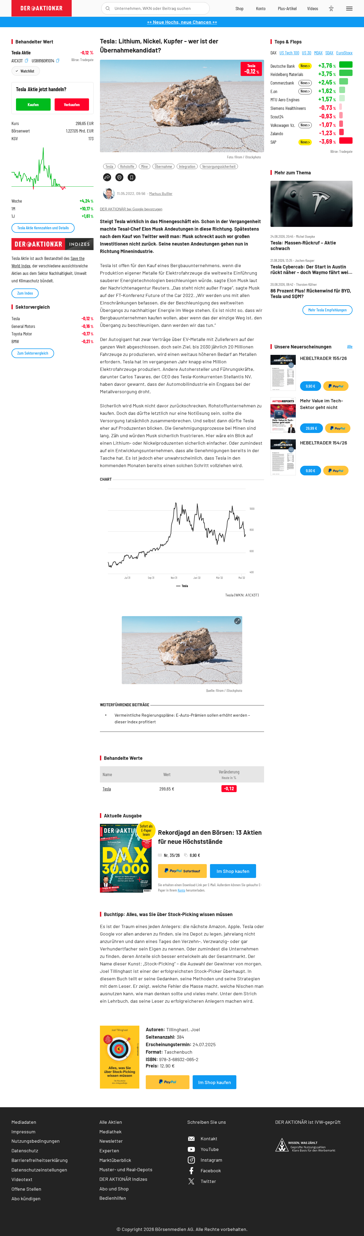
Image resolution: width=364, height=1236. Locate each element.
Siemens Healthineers (288, 108)
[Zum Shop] (239, 8)
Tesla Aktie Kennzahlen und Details (43, 227)
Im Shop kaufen (233, 871)
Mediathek (110, 1131)
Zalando (276, 133)
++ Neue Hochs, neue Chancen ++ (182, 22)
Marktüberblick (115, 1160)
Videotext (22, 1179)
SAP (273, 142)
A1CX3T (17, 60)
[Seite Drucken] (119, 177)
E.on (273, 91)
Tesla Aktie (21, 52)
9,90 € (310, 385)
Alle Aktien (110, 1122)
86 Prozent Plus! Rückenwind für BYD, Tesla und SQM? (310, 293)
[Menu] (348, 8)
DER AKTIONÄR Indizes (123, 1179)
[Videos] (312, 8)
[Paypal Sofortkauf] (167, 1082)
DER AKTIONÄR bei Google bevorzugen (131, 209)
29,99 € (311, 428)
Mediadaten (23, 1122)
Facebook (211, 1170)
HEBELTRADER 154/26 (323, 443)
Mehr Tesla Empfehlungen (327, 309)
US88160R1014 (43, 60)
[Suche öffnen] (107, 8)
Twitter (208, 1181)
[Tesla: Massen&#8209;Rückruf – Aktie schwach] (311, 204)
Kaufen (33, 104)
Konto (181, 890)
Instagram (211, 1160)
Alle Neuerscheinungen (343, 347)
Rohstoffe (127, 166)
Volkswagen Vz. (282, 125)
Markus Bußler (160, 193)
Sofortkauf (191, 871)
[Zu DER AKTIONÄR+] (287, 8)
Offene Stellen (26, 1189)
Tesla (109, 166)
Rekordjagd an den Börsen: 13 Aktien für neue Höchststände (210, 836)
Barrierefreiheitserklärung (39, 1160)
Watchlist (27, 70)
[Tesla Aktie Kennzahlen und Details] (52, 169)
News (304, 65)
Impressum (23, 1131)
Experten (109, 1150)
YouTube (210, 1149)
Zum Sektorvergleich (32, 352)
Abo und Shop (114, 1188)
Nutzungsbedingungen (35, 1141)
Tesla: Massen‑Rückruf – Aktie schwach (303, 245)
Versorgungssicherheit (219, 166)
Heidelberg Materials (286, 74)
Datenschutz (24, 1150)
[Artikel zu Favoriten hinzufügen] (132, 177)
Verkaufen (72, 104)
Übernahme (163, 166)
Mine (144, 166)
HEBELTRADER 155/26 (323, 358)
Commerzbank (282, 83)
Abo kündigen (26, 1198)
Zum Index (25, 292)
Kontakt (209, 1138)
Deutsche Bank (282, 66)
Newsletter (111, 1141)
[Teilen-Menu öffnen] (107, 177)
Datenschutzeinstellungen (39, 1170)
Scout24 (276, 116)
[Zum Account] (261, 8)
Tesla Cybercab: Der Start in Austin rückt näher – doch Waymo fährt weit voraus (310, 269)
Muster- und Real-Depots (125, 1169)
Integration (187, 166)
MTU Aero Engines (285, 99)
